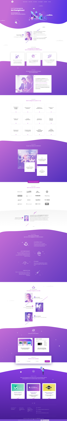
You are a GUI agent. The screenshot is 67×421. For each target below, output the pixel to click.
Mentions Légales (42, 418)
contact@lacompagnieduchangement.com (43, 409)
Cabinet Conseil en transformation (13, 409)
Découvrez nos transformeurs (33, 181)
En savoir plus (30, 169)
